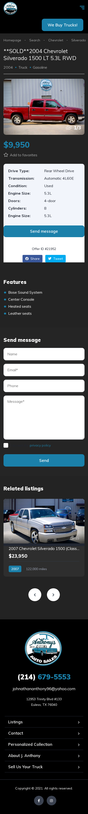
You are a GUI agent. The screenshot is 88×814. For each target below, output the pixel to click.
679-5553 (44, 676)
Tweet (57, 259)
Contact (15, 733)
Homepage (12, 40)
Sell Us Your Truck (25, 766)
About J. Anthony (24, 755)
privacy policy (40, 445)
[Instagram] (51, 800)
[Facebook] (39, 800)
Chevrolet (55, 40)
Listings (15, 721)
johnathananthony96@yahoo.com (44, 688)
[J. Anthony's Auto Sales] (11, 8)
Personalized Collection (30, 744)
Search (34, 40)
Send (44, 460)
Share (35, 259)
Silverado (78, 40)
